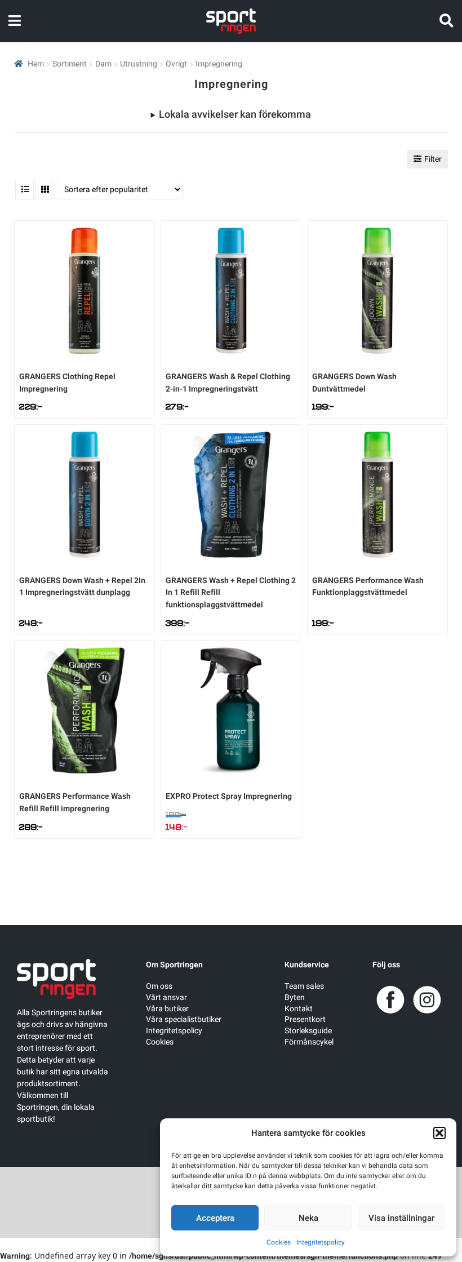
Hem (36, 64)
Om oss (159, 986)
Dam (103, 64)
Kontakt (299, 1009)
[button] (439, 1133)
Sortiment (69, 64)
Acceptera (215, 1218)
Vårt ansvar (166, 997)
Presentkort (305, 1019)
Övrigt (176, 64)
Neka (308, 1218)
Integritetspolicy (320, 1242)
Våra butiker (167, 1009)
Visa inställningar (401, 1218)
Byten (295, 997)
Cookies (278, 1242)
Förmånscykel (309, 1042)
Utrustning (138, 64)
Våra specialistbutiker (183, 1019)
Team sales (304, 986)
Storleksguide (308, 1031)
